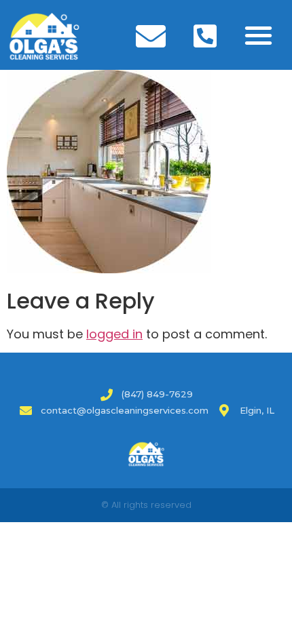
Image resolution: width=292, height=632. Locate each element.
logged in (114, 333)
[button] (259, 35)
